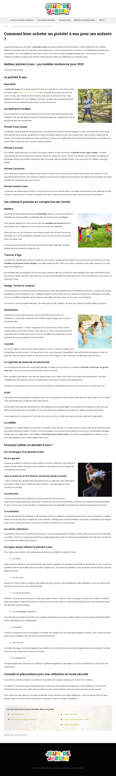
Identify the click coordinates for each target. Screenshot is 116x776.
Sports (101, 20)
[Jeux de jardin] (58, 8)
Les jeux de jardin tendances (22, 20)
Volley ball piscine (71, 724)
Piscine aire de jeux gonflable (23, 719)
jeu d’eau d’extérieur (30, 92)
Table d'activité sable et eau (76, 719)
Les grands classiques (46, 20)
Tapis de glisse (17, 714)
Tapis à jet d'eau (70, 714)
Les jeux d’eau (64, 20)
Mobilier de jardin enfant (84, 20)
